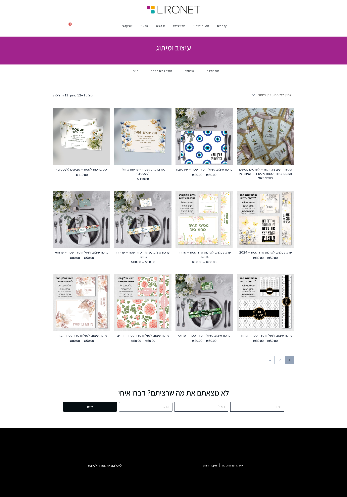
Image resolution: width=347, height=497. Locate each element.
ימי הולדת (212, 71)
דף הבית (222, 26)
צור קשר (127, 26)
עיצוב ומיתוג (201, 26)
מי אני (144, 26)
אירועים (189, 71)
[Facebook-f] (270, 465)
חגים (135, 71)
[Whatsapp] (281, 465)
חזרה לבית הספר (161, 71)
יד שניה (160, 26)
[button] (99, 27)
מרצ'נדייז (179, 26)
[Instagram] (258, 465)
